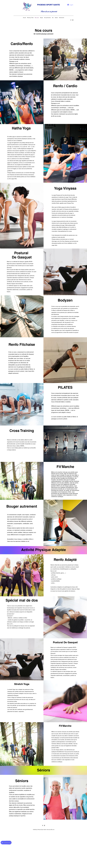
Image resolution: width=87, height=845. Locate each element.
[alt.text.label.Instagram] (72, 20)
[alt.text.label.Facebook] (71, 20)
